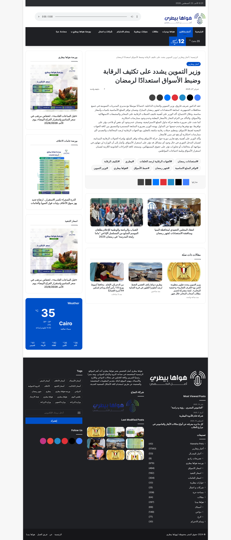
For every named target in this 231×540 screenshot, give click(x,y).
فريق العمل (42, 534)
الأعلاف (47, 386)
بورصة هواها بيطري (82, 32)
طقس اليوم (76, 397)
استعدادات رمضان (187, 161)
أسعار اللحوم (59, 386)
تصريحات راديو (194, 458)
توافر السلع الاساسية (186, 168)
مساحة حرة (61, 32)
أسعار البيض (45, 381)
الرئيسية (199, 32)
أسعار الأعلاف (59, 381)
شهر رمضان (161, 168)
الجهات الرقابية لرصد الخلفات (155, 161)
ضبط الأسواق (141, 168)
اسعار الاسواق (194, 468)
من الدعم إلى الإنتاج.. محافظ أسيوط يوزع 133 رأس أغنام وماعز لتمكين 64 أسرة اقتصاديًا (107, 287)
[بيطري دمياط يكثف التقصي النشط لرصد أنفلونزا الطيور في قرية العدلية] (145, 271)
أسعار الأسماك (75, 381)
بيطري (128, 161)
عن (51, 534)
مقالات (155, 32)
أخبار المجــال (195, 453)
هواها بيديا (169, 32)
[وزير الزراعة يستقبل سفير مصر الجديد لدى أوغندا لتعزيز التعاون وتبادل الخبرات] (115, 455)
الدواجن (78, 391)
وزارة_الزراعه (75, 402)
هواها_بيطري (62, 397)
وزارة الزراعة (45, 402)
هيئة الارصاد (34, 397)
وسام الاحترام (123, 32)
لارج (199, 516)
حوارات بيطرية (141, 32)
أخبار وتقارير (185, 32)
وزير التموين (100, 168)
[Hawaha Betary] (185, 19)
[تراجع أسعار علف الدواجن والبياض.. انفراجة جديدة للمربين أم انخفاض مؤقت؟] (115, 432)
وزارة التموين (60, 402)
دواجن (198, 512)
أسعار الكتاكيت (75, 386)
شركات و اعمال (105, 32)
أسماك (198, 507)
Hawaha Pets (197, 443)
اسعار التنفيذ (195, 473)
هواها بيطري (120, 168)
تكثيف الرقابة (111, 161)
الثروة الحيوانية (34, 386)
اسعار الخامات (194, 477)
